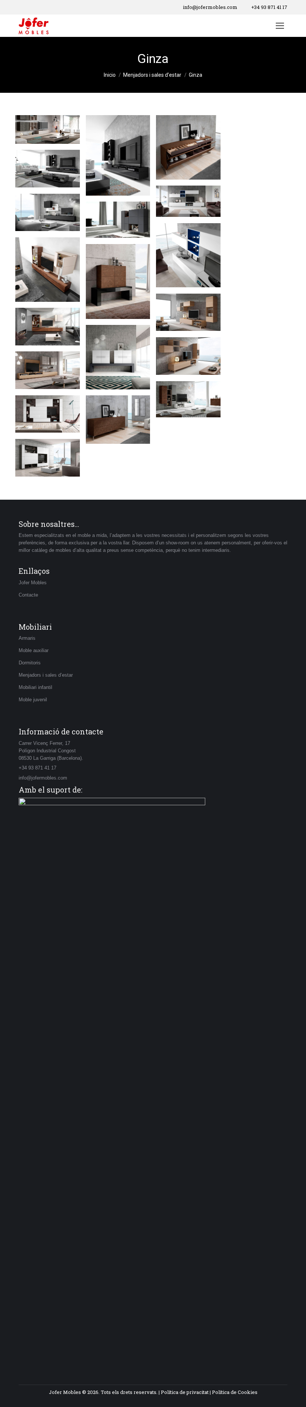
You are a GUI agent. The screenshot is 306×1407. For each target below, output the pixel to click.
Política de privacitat (185, 1392)
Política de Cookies (234, 1392)
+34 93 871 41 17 (269, 7)
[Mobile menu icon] (279, 25)
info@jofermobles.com (210, 7)
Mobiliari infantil (35, 687)
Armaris (27, 638)
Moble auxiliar (34, 650)
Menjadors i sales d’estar (46, 675)
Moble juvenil (33, 699)
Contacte (28, 595)
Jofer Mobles (33, 582)
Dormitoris (30, 662)
